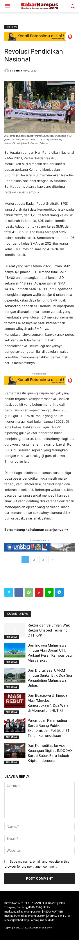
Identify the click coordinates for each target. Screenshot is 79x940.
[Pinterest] (39, 592)
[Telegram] (59, 592)
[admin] (7, 70)
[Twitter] (8, 592)
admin (18, 70)
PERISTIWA (11, 27)
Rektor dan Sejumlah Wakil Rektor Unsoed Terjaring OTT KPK (49, 630)
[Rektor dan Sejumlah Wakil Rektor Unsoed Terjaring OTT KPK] (14, 630)
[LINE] (49, 592)
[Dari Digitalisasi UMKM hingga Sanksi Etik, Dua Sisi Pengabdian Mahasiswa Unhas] (14, 675)
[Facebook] (18, 592)
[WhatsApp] (29, 592)
